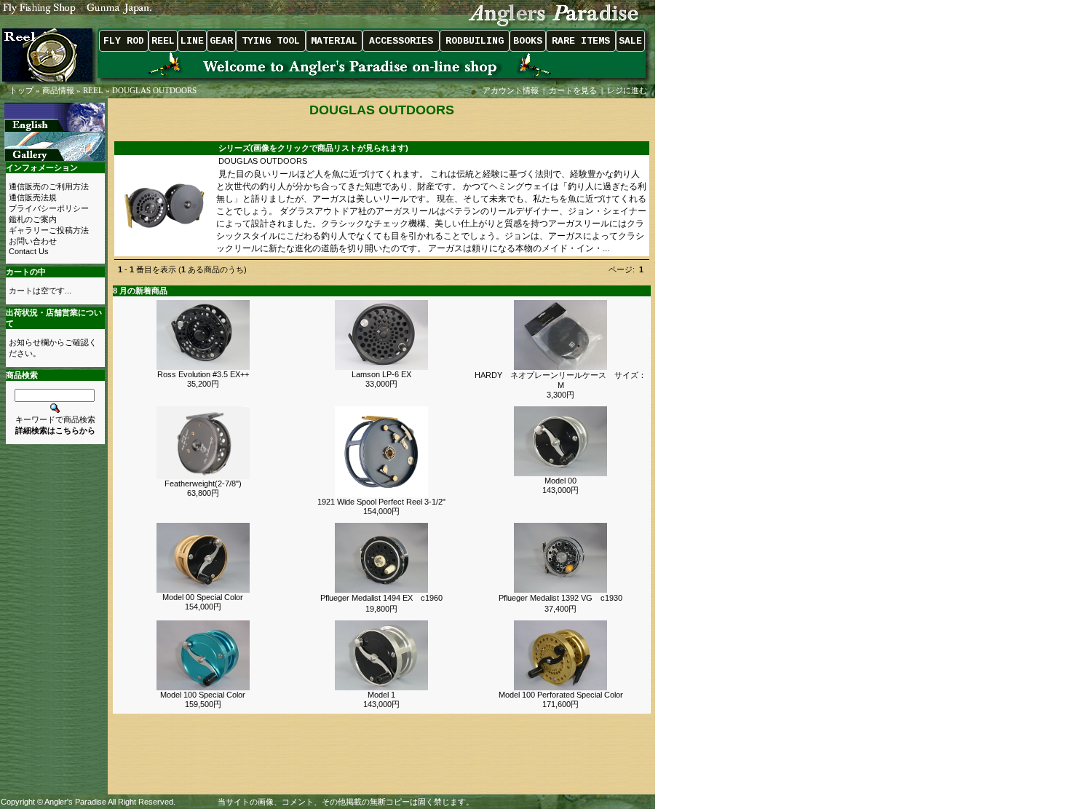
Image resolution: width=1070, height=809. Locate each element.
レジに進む (628, 90)
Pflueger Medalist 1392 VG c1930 (560, 597)
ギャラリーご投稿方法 (49, 230)
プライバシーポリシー (49, 208)
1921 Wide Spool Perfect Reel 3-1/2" (381, 501)
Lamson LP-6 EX (381, 374)
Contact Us (29, 251)
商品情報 (58, 90)
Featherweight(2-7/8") (203, 483)
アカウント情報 (511, 90)
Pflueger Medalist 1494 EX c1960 (381, 597)
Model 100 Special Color (202, 694)
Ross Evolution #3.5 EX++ (203, 374)
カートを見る (573, 90)
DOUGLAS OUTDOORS (154, 90)
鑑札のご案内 (33, 219)
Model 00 (560, 480)
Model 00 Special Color (202, 597)
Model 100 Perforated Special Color (561, 694)
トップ (21, 90)
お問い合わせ (33, 241)
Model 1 (381, 694)
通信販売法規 (33, 197)
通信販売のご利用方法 (49, 186)
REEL (93, 90)
